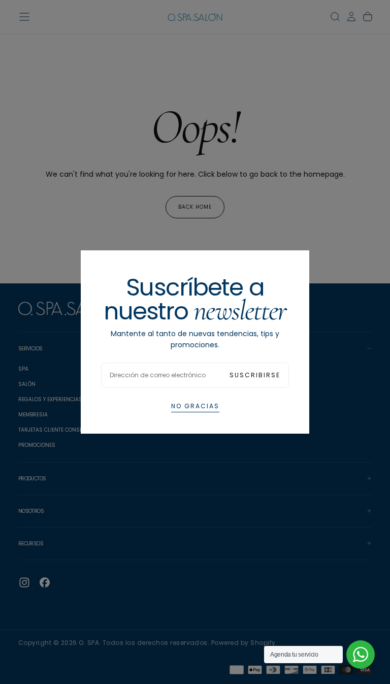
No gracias (195, 406)
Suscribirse (255, 375)
